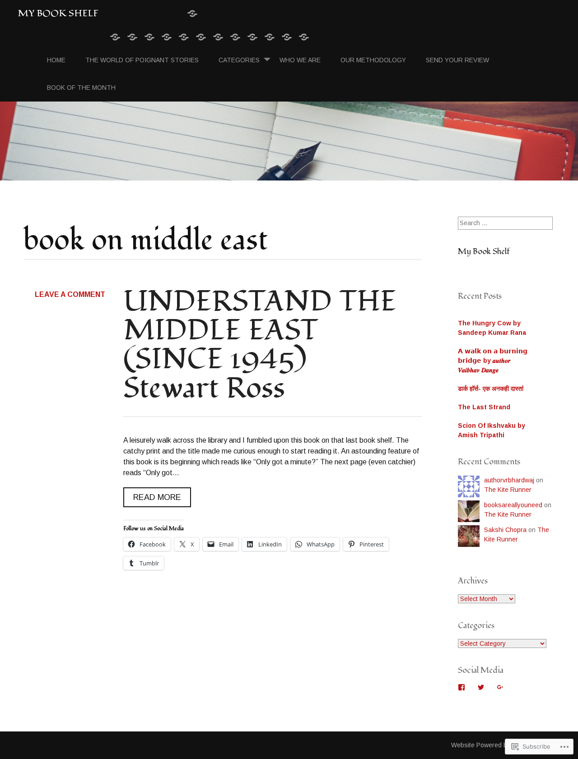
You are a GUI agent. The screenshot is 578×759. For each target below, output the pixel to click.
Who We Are (300, 60)
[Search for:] (505, 223)
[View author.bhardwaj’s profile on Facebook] (461, 687)
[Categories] (192, 14)
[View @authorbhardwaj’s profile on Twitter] (481, 687)
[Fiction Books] (149, 37)
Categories (239, 60)
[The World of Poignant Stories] (132, 37)
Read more (152, 499)
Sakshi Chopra (505, 529)
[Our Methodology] (269, 37)
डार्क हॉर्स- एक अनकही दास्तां (490, 388)
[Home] (115, 37)
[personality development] (235, 37)
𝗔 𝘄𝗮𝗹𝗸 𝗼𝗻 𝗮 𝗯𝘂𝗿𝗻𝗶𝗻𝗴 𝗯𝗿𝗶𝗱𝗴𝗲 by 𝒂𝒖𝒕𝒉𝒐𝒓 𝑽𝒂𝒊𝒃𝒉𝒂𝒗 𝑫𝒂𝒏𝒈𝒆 (492, 360)
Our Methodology (373, 60)
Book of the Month (81, 87)
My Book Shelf (58, 13)
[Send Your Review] (286, 37)
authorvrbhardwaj (509, 480)
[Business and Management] (218, 37)
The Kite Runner (507, 489)
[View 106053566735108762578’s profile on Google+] (500, 687)
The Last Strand (484, 407)
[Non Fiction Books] (166, 37)
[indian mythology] (183, 37)
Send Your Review (457, 60)
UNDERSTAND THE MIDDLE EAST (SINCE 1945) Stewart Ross (259, 345)
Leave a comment (70, 294)
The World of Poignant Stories (142, 60)
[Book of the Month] (304, 37)
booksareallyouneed (513, 505)
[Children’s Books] (201, 37)
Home (56, 60)
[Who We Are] (252, 37)
